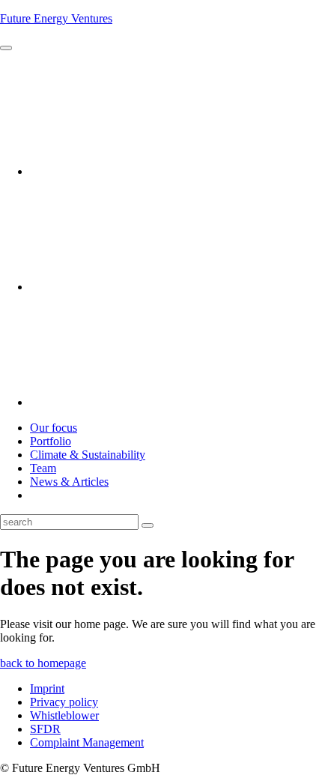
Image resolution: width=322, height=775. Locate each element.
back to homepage (43, 663)
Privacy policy (64, 702)
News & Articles (69, 481)
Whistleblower (64, 715)
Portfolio (50, 441)
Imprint (47, 688)
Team (43, 468)
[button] (6, 48)
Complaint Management (87, 742)
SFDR (45, 729)
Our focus (53, 427)
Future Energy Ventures (56, 18)
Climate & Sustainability (87, 454)
